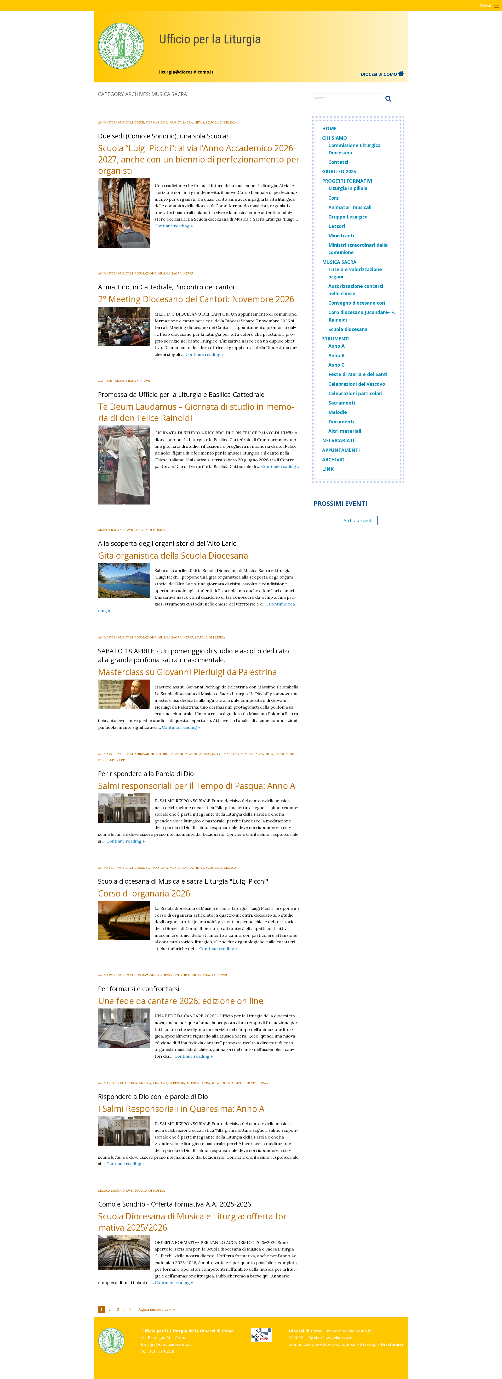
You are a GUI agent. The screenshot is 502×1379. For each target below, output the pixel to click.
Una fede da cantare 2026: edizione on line (180, 1000)
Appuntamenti (341, 450)
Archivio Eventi (358, 520)
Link (328, 469)
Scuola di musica (221, 122)
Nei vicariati (338, 440)
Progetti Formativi (347, 181)
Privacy (368, 1344)
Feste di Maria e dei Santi (357, 374)
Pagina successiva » (154, 1309)
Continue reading (174, 225)
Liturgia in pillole (348, 188)
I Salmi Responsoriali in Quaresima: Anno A (181, 1108)
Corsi (139, 122)
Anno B (336, 355)
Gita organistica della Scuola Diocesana (173, 555)
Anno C (336, 365)
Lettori (336, 226)
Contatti (338, 162)
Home (329, 128)
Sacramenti (341, 403)
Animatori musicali (115, 122)
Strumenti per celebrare (247, 1083)
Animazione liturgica (154, 754)
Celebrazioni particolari (355, 393)
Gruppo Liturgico (174, 975)
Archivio (105, 381)
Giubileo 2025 (339, 171)
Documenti (341, 421)
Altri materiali (344, 431)
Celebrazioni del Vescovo (356, 384)
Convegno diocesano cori (356, 303)
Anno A (181, 754)
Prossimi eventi (340, 503)
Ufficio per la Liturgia (210, 39)
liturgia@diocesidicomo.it (186, 72)
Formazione (157, 122)
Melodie (337, 412)
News (199, 122)
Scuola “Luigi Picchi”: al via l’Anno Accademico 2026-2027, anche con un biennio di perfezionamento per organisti (198, 159)
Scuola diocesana (348, 329)
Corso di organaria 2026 (144, 893)
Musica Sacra (181, 122)
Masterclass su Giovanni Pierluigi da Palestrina (187, 671)
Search (388, 98)
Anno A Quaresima (169, 1083)
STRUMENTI (336, 338)
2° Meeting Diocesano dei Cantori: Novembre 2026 (196, 299)
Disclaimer (392, 1344)
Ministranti (341, 235)
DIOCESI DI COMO (379, 74)
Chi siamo (334, 138)
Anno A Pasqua (202, 754)
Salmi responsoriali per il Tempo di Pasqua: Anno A (196, 785)
